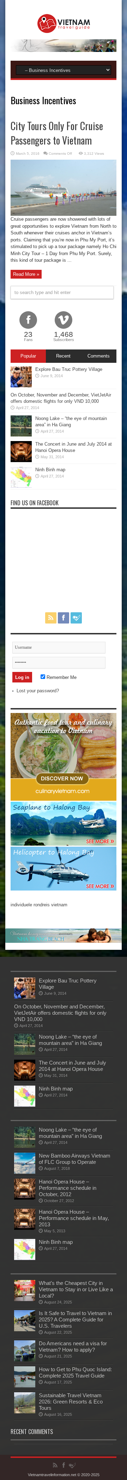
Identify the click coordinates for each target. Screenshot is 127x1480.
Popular (28, 356)
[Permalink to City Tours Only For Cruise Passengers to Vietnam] (63, 214)
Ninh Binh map (50, 469)
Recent (63, 356)
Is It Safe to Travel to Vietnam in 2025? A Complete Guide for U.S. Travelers (75, 1319)
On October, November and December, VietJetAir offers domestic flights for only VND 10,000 (60, 1013)
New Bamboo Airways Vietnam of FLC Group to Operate (74, 1159)
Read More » (26, 274)
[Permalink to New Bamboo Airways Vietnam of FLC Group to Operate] (24, 1172)
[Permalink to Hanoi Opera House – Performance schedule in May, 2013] (24, 1228)
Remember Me (61, 677)
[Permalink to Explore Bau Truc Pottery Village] (21, 385)
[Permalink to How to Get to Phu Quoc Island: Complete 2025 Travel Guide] (24, 1385)
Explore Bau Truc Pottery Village (68, 369)
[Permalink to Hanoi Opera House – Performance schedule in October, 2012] (24, 1198)
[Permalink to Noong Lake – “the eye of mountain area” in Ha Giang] (21, 435)
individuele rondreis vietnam (39, 904)
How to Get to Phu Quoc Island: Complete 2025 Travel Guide (75, 1372)
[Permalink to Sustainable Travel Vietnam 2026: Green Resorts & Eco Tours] (24, 1411)
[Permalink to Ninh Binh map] (21, 486)
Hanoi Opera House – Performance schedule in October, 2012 (67, 1188)
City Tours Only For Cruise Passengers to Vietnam (57, 133)
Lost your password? (38, 690)
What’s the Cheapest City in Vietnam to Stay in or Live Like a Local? (76, 1289)
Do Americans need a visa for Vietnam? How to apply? (73, 1346)
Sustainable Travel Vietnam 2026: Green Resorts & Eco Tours (71, 1401)
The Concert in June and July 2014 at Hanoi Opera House (72, 1066)
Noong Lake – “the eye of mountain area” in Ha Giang (70, 1040)
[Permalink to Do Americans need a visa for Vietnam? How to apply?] (24, 1359)
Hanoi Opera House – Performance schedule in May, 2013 (74, 1218)
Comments (98, 356)
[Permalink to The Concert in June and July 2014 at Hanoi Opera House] (21, 460)
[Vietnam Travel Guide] (63, 27)
